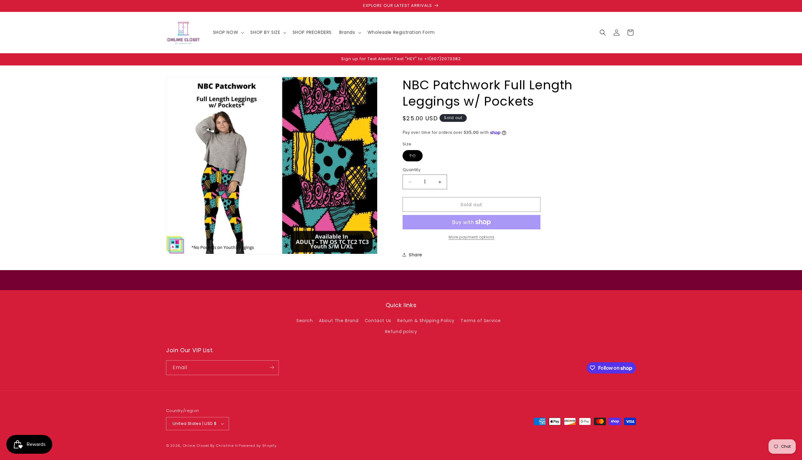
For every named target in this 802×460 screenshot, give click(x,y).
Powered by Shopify (258, 445)
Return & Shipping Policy (425, 320)
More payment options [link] (472, 237)
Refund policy (401, 331)
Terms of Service (481, 320)
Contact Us (378, 320)
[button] (228, 32)
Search (304, 320)
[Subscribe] (272, 367)
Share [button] (415, 255)
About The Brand (338, 320)
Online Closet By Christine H (211, 445)
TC (416, 156)
